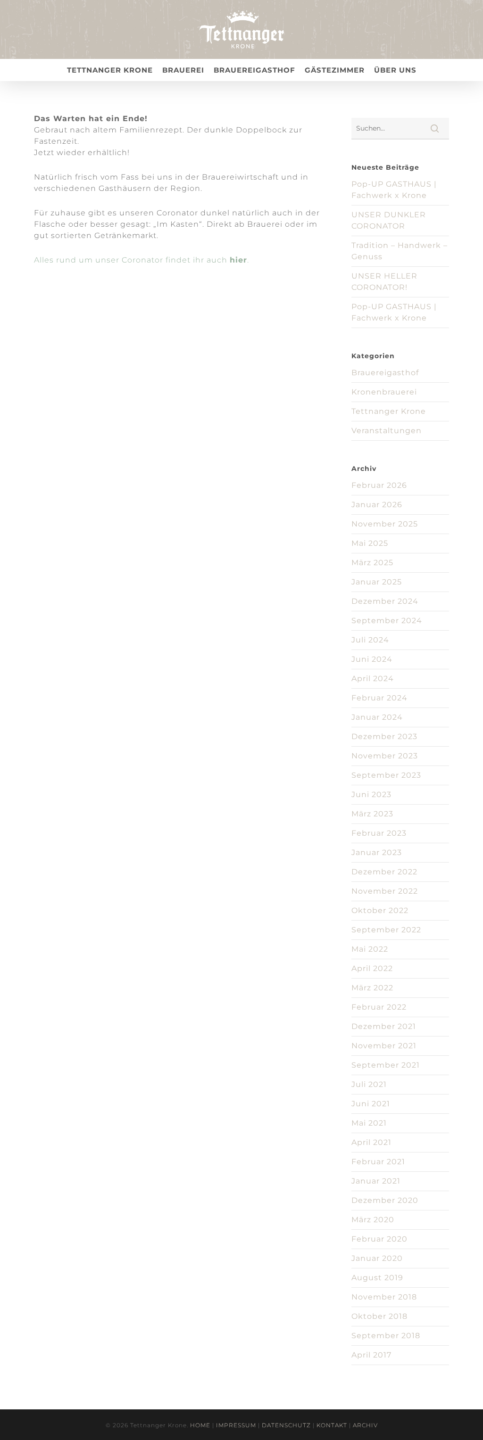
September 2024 (386, 620)
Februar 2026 (379, 485)
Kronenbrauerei (384, 391)
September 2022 (386, 929)
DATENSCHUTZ (286, 1425)
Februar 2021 (378, 1161)
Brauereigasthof (385, 372)
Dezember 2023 (384, 736)
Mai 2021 (369, 1123)
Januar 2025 (376, 581)
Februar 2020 (379, 1238)
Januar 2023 (376, 852)
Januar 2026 (376, 504)
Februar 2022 (379, 1007)
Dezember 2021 (383, 1026)
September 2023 (386, 775)
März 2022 (372, 987)
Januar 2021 (375, 1181)
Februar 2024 (379, 697)
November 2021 (383, 1045)
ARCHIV (365, 1425)
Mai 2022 (369, 949)
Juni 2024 (371, 659)
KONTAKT (331, 1425)
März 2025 (372, 562)
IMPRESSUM (236, 1425)
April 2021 (371, 1142)
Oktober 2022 (379, 910)
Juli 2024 (370, 639)
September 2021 (385, 1065)
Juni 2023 (371, 794)
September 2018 (385, 1335)
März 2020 (372, 1219)
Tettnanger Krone (388, 411)
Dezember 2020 (384, 1200)
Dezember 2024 (384, 601)
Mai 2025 (369, 543)
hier (238, 259)
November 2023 (384, 755)
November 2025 (384, 523)
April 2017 (371, 1354)
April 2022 (372, 968)
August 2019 (377, 1277)
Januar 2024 (377, 717)
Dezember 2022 (384, 871)
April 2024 (372, 678)
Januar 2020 (377, 1258)
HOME (200, 1425)
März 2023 (372, 813)
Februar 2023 (379, 833)
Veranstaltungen (386, 430)
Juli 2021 (369, 1084)
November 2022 (384, 891)
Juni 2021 (370, 1103)
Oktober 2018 (379, 1316)
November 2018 (384, 1296)
